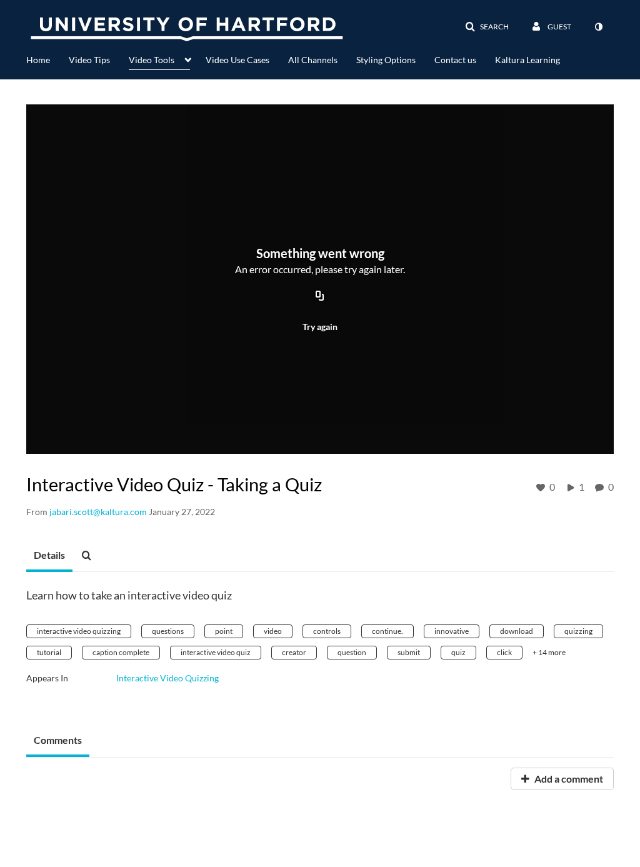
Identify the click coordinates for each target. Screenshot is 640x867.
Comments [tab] (58, 740)
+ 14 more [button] (549, 652)
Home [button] (38, 59)
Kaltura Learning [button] (527, 59)
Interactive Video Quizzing (167, 678)
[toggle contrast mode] (598, 27)
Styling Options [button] (386, 59)
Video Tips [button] (89, 59)
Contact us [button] (455, 59)
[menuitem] (47, 59)
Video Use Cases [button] (237, 59)
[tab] (49, 555)
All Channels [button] (313, 59)
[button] (487, 27)
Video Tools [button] (151, 59)
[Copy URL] (320, 296)
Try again (320, 326)
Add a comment (567, 778)
